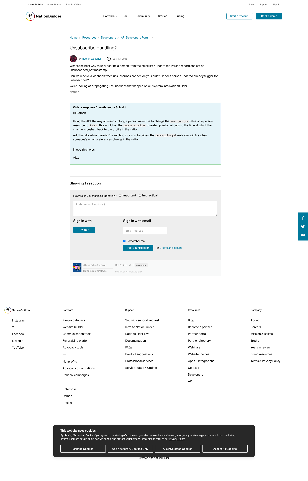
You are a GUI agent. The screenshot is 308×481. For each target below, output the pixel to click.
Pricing (180, 16)
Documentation (135, 341)
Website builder (73, 327)
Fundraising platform (76, 341)
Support (263, 4)
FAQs (128, 347)
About (255, 320)
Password (179, 231)
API (190, 381)
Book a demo (269, 16)
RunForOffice (73, 4)
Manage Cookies (83, 448)
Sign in (276, 4)
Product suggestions (139, 354)
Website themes (198, 354)
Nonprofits (70, 361)
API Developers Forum (135, 37)
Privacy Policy (176, 439)
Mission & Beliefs (262, 334)
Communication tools (77, 334)
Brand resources (261, 354)
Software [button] (109, 16)
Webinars (194, 347)
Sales (252, 4)
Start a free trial (239, 16)
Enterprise (69, 389)
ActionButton (54, 4)
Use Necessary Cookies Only (130, 448)
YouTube (18, 348)
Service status (134, 368)
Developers (108, 37)
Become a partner (200, 327)
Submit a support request (142, 320)
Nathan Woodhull (91, 58)
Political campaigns (76, 375)
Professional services (139, 361)
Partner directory (199, 341)
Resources (89, 37)
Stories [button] (163, 16)
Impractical (150, 195)
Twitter (84, 229)
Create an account (171, 247)
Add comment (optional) (88, 212)
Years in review (260, 347)
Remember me (136, 241)
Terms (255, 361)
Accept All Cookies (225, 448)
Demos (67, 396)
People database (74, 320)
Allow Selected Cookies (177, 448)
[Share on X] (303, 226)
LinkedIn (17, 341)
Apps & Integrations (201, 361)
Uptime (152, 368)
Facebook (18, 334)
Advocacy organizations (79, 368)
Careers (256, 327)
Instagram (18, 320)
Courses (193, 368)
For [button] (125, 16)
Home (74, 37)
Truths (255, 341)
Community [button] (142, 16)
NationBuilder (35, 4)
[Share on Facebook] (302, 218)
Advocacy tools (73, 347)
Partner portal (197, 334)
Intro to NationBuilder (139, 327)
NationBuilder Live (137, 334)
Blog (191, 320)
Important (129, 195)
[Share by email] (303, 235)
